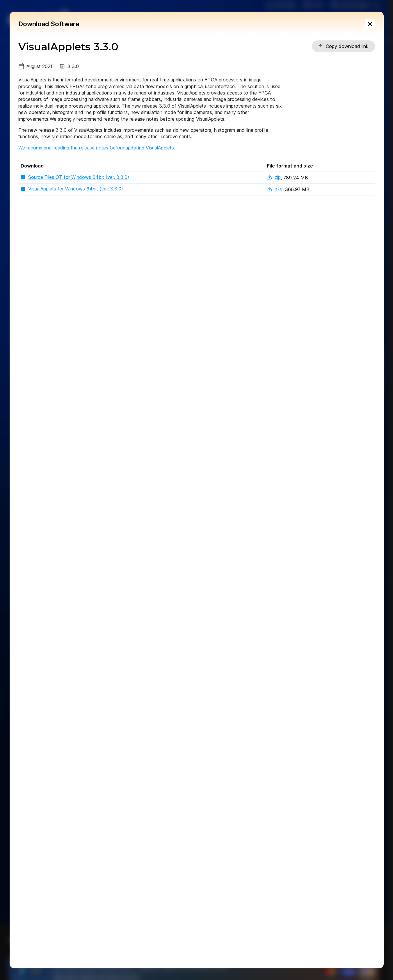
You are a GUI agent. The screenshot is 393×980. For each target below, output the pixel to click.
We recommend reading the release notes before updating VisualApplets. (96, 148)
